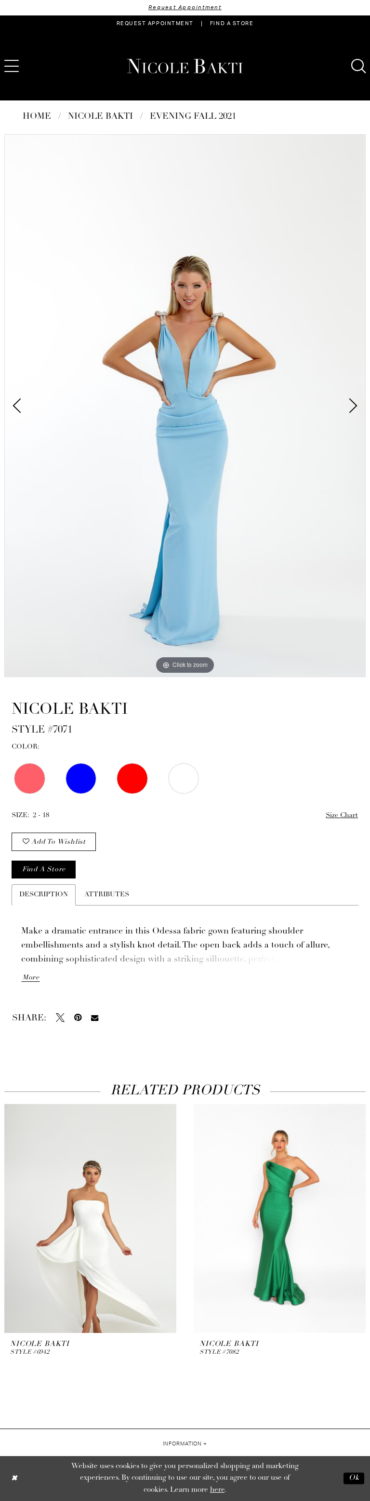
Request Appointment (185, 7)
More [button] (31, 977)
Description (43, 894)
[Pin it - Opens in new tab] (77, 1017)
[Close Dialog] (14, 1478)
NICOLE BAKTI (100, 117)
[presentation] (90, 1218)
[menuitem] (155, 23)
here (217, 1490)
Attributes (106, 894)
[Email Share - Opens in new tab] (94, 1017)
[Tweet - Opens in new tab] (60, 1017)
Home (37, 117)
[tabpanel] (185, 406)
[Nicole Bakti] (185, 66)
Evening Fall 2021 (193, 117)
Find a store (44, 869)
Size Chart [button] (342, 815)
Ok (354, 1478)
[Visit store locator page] (38, 66)
